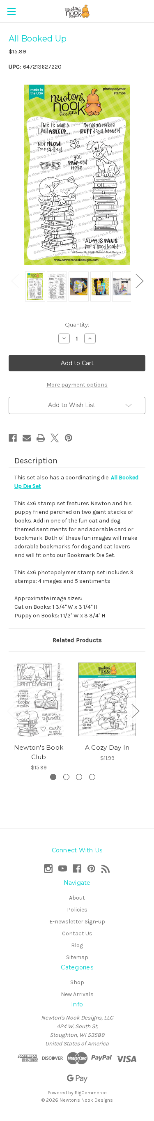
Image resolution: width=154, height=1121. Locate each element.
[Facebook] (13, 438)
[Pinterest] (68, 438)
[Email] (27, 438)
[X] (55, 438)
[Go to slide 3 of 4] (79, 777)
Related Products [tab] (77, 640)
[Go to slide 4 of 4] (92, 777)
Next (139, 280)
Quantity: (77, 324)
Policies (77, 909)
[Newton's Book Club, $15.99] (38, 700)
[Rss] (105, 868)
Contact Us (77, 933)
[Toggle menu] (11, 11)
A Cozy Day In (107, 747)
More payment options (77, 384)
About (77, 897)
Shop (77, 982)
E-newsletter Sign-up (77, 921)
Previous (15, 280)
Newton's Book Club (38, 752)
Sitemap (77, 957)
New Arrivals (77, 994)
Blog (77, 945)
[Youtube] (62, 868)
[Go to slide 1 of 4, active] (53, 777)
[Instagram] (48, 868)
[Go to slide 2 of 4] (66, 777)
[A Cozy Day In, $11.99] (107, 700)
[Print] (41, 438)
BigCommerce (91, 1093)
